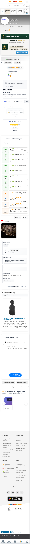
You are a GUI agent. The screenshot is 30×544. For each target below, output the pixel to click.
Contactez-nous (6, 443)
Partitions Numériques (6, 471)
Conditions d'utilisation (8, 449)
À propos (5, 26)
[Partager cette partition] (27, 101)
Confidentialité (6, 452)
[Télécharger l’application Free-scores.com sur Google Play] (15, 499)
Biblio (15, 542)
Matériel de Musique (6, 475)
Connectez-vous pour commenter (15, 342)
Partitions (12, 26)
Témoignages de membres (6, 446)
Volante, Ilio (17, 62)
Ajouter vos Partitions (21, 443)
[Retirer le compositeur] (23, 532)
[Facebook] (8, 492)
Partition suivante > (22, 382)
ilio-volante (16, 286)
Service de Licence (21, 445)
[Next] (18, 535)
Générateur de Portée (21, 475)
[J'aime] (7, 535)
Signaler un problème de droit (20, 387)
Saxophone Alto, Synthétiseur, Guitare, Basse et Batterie (14, 261)
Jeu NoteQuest (20, 477)
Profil (27, 542)
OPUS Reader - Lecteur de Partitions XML (21, 466)
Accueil (3, 542)
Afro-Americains (9, 269)
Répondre (11, 350)
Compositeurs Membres (19, 439)
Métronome (19, 480)
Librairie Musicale (9, 468)
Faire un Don (19, 450)
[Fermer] (26, 36)
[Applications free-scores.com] (2, 11)
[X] (17, 492)
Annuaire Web (19, 472)
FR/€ (27, 6)
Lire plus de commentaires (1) (15, 375)
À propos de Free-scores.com (7, 439)
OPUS (21, 542)
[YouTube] (12, 492)
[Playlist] (22, 535)
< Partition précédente (8, 382)
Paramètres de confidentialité (6, 455)
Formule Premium (20, 448)
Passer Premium (22, 52)
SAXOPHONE (8, 62)
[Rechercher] (23, 5)
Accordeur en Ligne (21, 470)
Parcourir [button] (9, 542)
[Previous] (10, 535)
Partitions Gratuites (6, 465)
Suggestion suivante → (9, 295)
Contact (21, 26)
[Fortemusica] (9, 509)
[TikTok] (22, 492)
